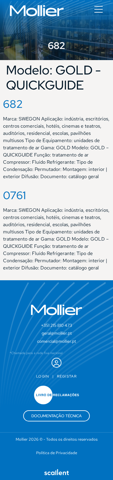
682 (13, 104)
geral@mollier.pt (57, 333)
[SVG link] (37, 11)
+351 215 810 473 (56, 325)
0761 (14, 195)
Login (42, 376)
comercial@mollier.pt (56, 341)
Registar (67, 376)
